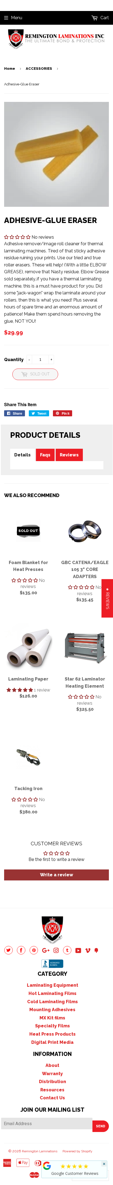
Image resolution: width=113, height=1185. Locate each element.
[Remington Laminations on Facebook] (21, 953)
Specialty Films (52, 1025)
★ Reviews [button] (107, 598)
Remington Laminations (39, 1151)
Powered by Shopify (77, 1151)
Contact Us (52, 1097)
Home (9, 68)
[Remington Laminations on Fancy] (96, 951)
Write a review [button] (56, 874)
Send (100, 1126)
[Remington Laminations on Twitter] (8, 953)
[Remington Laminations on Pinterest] (33, 953)
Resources (52, 1089)
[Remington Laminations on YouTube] (78, 951)
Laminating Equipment (52, 985)
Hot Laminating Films (53, 993)
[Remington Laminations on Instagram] (56, 951)
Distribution (52, 1081)
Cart (104, 17)
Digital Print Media (52, 1042)
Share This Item (20, 404)
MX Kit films (52, 1018)
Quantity (14, 359)
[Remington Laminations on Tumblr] (67, 953)
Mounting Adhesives (52, 1009)
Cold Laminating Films (52, 1001)
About (52, 1065)
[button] (18, 237)
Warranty (52, 1073)
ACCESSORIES (39, 68)
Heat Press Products (52, 1034)
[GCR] (47, 1166)
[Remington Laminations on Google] (46, 951)
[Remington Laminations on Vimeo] (88, 951)
